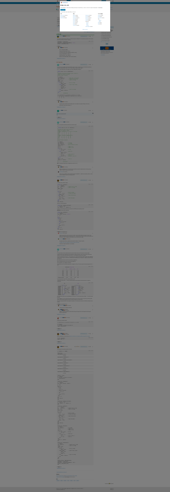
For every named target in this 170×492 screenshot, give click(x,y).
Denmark (74, 16)
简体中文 (100, 20)
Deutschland (74, 17)
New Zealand (100, 17)
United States (62, 17)
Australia (99, 15)
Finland (74, 20)
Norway (86, 16)
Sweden (86, 20)
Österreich (86, 17)
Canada (61, 16)
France (74, 21)
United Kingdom (87, 26)
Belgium (74, 15)
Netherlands (87, 15)
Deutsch (87, 22)
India (98, 16)
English (100, 21)
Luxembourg (74, 25)
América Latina (62, 15)
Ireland (74, 22)
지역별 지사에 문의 (85, 29)
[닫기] (109, 2)
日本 (98, 22)
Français (87, 25)
